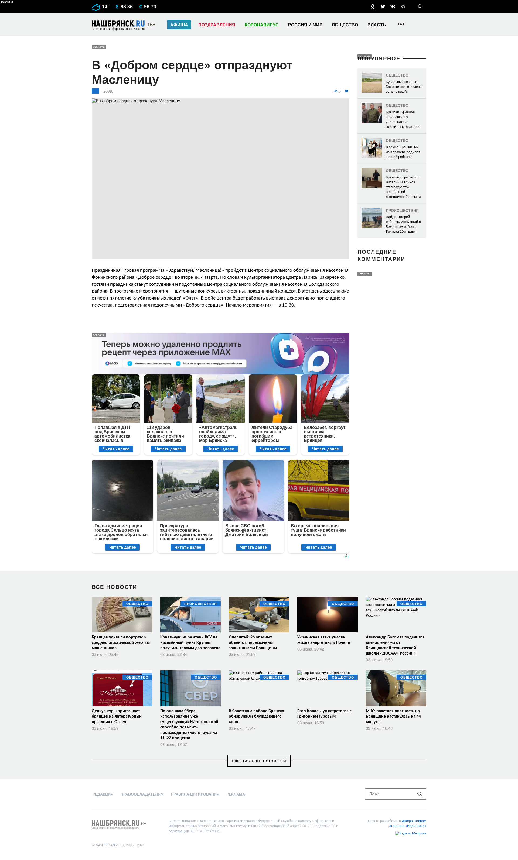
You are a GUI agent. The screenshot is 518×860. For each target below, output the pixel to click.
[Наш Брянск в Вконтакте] (392, 6)
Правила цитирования (195, 794)
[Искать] (419, 794)
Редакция (103, 794)
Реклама (235, 794)
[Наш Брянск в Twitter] (382, 6)
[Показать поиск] (420, 6)
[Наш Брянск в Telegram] (402, 6)
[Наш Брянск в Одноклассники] (372, 6)
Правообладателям (142, 794)
